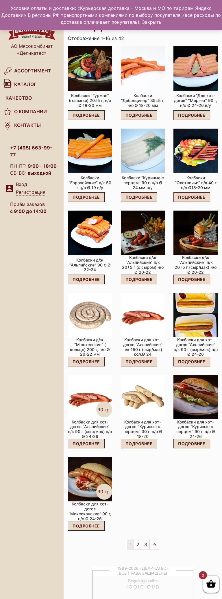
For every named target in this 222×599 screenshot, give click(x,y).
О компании (30, 111)
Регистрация (30, 192)
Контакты (27, 125)
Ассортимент (32, 71)
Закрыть (152, 22)
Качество (18, 98)
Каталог (25, 84)
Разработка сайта (143, 581)
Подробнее (86, 115)
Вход (21, 184)
